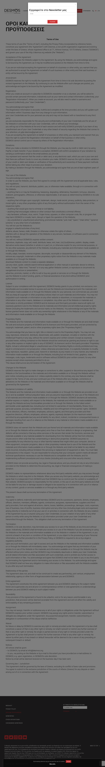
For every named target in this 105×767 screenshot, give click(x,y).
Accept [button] (68, 761)
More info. (53, 764)
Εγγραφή (52, 21)
